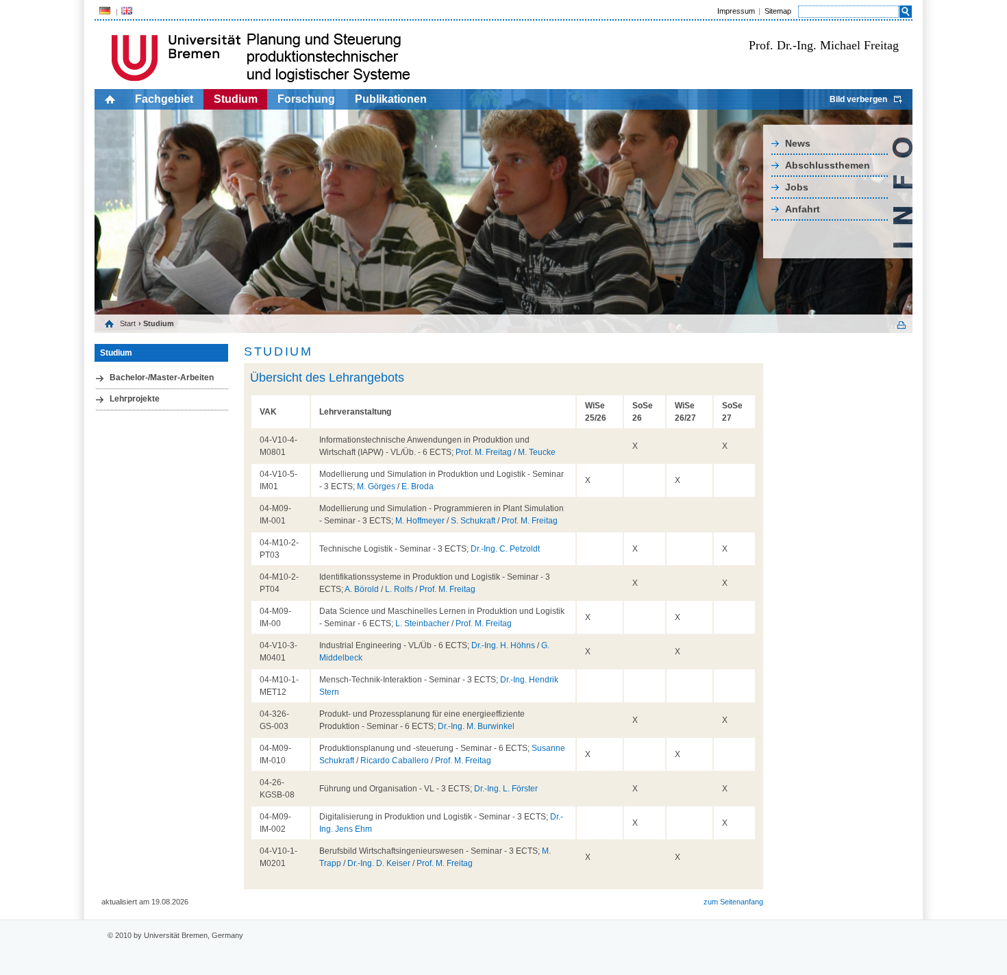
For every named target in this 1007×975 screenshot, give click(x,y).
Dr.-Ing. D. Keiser (378, 863)
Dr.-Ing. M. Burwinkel (476, 726)
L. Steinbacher (422, 623)
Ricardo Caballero (394, 760)
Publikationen (391, 99)
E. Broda (417, 486)
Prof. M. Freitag (484, 452)
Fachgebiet (164, 99)
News (797, 143)
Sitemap (777, 11)
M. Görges (376, 486)
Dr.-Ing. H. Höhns (503, 645)
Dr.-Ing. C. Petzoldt (505, 549)
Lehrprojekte (135, 399)
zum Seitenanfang (733, 902)
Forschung (306, 99)
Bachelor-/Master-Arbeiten (162, 377)
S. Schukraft (473, 521)
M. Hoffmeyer (420, 521)
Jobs (796, 187)
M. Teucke (537, 452)
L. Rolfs (399, 589)
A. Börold (362, 589)
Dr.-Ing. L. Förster (506, 788)
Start (128, 323)
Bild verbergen (858, 99)
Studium (236, 99)
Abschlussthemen (827, 165)
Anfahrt (802, 208)
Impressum (736, 11)
